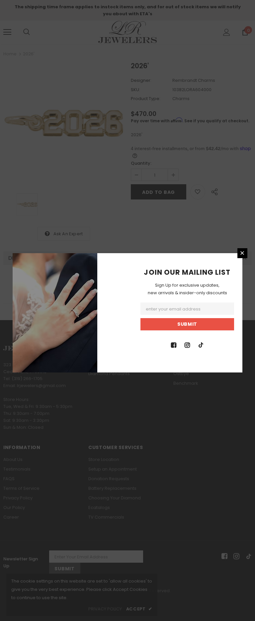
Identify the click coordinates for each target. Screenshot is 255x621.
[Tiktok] (201, 345)
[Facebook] (174, 345)
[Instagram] (187, 345)
